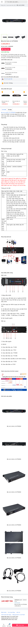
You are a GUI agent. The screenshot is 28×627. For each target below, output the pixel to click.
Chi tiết (4, 109)
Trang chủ (3, 5)
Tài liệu (10, 109)
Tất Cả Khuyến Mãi (8, 79)
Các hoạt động (11, 612)
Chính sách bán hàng (6, 614)
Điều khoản (3, 612)
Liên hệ (18, 612)
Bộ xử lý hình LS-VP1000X (8, 112)
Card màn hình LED (11, 5)
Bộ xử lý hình (20, 5)
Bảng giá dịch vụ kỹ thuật (19, 614)
